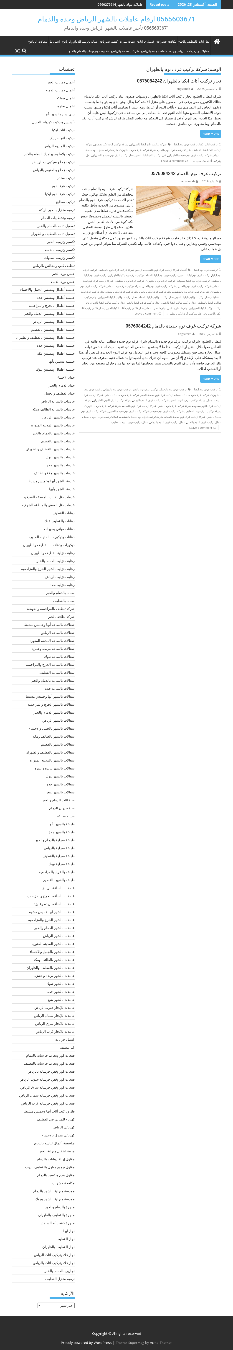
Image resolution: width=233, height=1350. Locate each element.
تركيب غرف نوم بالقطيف (129, 281)
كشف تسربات (109, 41)
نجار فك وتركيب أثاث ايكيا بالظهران (187, 313)
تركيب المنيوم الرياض (59, 146)
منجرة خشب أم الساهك (58, 1223)
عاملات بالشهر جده (61, 991)
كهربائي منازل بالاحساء (58, 1135)
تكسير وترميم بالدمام (60, 249)
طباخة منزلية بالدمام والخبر (55, 840)
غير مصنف (67, 1047)
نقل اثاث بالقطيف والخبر (194, 41)
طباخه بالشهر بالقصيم (59, 880)
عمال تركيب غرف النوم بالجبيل (100, 417)
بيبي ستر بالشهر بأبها (60, 114)
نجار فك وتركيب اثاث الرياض (54, 1254)
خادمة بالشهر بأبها (62, 489)
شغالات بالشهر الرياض (58, 720)
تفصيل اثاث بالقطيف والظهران (53, 233)
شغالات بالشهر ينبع (61, 792)
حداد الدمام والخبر (62, 385)
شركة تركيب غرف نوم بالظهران (138, 150)
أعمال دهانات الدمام (60, 90)
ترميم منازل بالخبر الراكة (57, 209)
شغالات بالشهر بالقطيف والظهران (50, 752)
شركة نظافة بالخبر (61, 616)
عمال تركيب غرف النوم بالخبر (204, 422)
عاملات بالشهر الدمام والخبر (54, 927)
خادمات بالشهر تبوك (60, 457)
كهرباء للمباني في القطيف (56, 1119)
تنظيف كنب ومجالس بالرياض (54, 265)
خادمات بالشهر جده (61, 465)
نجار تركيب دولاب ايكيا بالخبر (143, 303)
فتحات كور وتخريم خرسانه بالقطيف (49, 1063)
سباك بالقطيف (64, 600)
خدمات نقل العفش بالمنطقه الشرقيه (48, 505)
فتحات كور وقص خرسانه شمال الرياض (47, 1095)
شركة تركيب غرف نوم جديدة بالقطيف (141, 417)
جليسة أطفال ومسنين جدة (56, 297)
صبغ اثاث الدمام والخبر (58, 800)
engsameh (183, 89)
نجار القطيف (65, 1238)
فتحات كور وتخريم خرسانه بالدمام (50, 1055)
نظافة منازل (127, 41)
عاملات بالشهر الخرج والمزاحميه (51, 919)
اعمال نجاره (66, 106)
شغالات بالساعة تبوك (59, 656)
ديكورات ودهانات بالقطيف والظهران (49, 544)
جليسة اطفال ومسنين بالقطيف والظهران (45, 337)
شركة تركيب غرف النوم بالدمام (151, 400)
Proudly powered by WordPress (86, 1342)
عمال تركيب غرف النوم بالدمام (167, 422)
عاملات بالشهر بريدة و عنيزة (54, 975)
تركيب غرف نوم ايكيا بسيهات (193, 281)
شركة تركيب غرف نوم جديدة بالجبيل (128, 411)
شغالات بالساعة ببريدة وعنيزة (53, 648)
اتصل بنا (55, 41)
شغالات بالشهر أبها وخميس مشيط (50, 696)
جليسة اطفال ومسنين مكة (56, 353)
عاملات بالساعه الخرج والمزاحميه (51, 895)
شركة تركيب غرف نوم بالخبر (174, 150)
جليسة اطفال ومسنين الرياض (54, 321)
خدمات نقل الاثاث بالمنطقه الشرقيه (49, 497)
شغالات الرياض (38, 41)
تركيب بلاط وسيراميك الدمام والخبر (49, 154)
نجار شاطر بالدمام (155, 308)
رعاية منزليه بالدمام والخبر (56, 560)
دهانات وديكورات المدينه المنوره (51, 536)
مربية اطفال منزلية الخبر (57, 1151)
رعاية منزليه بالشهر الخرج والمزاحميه (48, 568)
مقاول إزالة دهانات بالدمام (56, 1159)
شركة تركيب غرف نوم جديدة (167, 411)
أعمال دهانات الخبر (61, 82)
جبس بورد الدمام (63, 281)
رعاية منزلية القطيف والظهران (53, 552)
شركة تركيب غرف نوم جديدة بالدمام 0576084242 (173, 326)
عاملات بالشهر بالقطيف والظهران (50, 967)
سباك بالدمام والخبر (60, 592)
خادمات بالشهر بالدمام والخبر (54, 433)
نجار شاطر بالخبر (178, 308)
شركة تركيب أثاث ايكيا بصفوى (111, 144)
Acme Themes (161, 1342)
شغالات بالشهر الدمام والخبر (54, 712)
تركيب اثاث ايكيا (208, 144)
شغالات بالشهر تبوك (60, 776)
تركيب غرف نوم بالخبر (145, 389)
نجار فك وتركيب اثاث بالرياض (54, 1262)
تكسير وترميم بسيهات (59, 257)
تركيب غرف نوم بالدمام (117, 389)
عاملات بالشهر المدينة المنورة (53, 943)
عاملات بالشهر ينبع (61, 999)
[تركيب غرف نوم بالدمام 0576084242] (178, 188)
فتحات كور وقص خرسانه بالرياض (51, 1071)
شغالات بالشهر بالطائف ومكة (54, 736)
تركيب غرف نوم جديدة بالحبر (157, 395)
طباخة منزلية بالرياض (59, 848)
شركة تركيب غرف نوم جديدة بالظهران (190, 155)
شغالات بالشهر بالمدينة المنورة (52, 760)
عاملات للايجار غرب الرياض (55, 1031)
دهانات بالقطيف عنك (59, 521)
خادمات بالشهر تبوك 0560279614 (120, 4)
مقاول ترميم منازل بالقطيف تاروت (50, 1167)
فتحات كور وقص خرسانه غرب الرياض (48, 1103)
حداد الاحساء (66, 377)
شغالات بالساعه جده (60, 688)
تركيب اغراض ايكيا (61, 138)
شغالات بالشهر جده (61, 784)
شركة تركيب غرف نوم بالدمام (124, 286)
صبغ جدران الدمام (62, 808)
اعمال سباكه (65, 98)
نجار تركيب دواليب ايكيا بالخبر (192, 297)
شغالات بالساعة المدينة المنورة (52, 640)
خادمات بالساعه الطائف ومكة (53, 409)
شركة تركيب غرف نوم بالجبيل (194, 286)
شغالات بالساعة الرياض (58, 632)
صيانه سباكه (66, 816)
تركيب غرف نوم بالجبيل (173, 389)
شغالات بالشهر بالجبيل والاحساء (52, 728)
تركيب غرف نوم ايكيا (186, 144)
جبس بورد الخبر (63, 273)
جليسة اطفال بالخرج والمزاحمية (52, 305)
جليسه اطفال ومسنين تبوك (55, 369)
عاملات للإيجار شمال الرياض (54, 1015)
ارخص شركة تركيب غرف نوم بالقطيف (120, 270)
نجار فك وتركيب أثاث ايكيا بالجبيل (124, 308)
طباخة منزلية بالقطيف (59, 856)
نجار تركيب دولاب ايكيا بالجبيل (178, 303)
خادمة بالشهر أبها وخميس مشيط (51, 481)
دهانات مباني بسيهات (59, 529)
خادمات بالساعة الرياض (58, 401)
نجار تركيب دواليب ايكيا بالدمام (156, 297)
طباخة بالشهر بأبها (62, 824)
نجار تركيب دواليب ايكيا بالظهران (118, 297)
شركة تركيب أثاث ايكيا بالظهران (148, 144)
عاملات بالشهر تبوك (60, 983)
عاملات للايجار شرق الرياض (55, 1023)
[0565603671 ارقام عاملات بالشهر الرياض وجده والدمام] (217, 41)
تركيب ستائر (66, 178)
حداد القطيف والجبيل (59, 393)
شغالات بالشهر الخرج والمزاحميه (51, 704)
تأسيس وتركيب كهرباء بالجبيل (53, 122)
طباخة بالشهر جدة (62, 832)
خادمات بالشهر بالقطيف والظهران (50, 449)
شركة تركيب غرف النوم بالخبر (187, 400)
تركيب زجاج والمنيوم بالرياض (54, 170)
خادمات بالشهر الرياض (58, 417)
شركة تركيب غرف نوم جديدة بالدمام (185, 417)
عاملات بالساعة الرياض (58, 887)
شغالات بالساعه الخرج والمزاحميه (50, 664)
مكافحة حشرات (166, 41)
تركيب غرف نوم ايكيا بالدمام (161, 275)
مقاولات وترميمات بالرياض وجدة (189, 51)
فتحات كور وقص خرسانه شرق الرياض (47, 1087)
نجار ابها (69, 1231)
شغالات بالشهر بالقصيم (58, 744)
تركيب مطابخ (65, 201)
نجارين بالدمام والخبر (60, 1270)
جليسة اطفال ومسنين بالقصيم (53, 329)
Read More (211, 133)
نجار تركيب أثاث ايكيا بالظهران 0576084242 (179, 81)
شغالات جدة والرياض (154, 51)
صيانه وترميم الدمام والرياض (80, 41)
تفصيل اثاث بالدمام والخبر (56, 225)
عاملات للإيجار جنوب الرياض (54, 1007)
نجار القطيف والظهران (58, 1246)
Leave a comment (172, 161)
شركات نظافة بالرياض (125, 51)
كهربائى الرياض (64, 1127)
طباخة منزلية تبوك (61, 864)
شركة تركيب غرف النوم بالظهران (112, 400)
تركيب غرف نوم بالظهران (160, 281)
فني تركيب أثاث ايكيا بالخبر (150, 155)
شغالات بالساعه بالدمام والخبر (53, 680)
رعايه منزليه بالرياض (60, 576)
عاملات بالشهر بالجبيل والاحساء (52, 951)
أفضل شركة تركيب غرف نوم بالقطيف (165, 270)
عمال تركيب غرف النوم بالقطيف (129, 422)
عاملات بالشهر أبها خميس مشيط (51, 911)
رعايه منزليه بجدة (62, 584)
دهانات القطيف (64, 513)
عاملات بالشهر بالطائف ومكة (54, 959)
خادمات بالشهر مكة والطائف (54, 473)
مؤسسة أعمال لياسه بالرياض (54, 1143)
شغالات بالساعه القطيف (57, 672)
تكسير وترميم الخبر (61, 241)
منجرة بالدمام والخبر (60, 1207)
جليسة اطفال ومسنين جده (56, 345)
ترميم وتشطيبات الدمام (58, 217)
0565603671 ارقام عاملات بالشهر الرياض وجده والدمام (116, 19)
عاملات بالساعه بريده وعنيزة (54, 903)
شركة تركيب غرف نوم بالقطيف (191, 292)
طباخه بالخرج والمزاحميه (57, 872)
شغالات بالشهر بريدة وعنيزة (55, 768)
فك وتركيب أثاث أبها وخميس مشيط (49, 1111)
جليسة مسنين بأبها (61, 361)
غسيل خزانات (145, 41)
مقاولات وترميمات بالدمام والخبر (89, 51)
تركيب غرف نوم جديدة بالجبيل (192, 395)
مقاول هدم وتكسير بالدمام (56, 1175)
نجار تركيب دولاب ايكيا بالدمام (108, 303)
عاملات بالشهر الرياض (59, 935)
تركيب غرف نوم (63, 185)
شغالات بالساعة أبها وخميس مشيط (49, 624)
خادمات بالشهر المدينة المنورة (53, 425)
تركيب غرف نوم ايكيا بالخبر (194, 275)
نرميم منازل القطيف (60, 1278)
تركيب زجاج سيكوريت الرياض (53, 162)
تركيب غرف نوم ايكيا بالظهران (126, 275)
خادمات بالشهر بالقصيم (58, 441)
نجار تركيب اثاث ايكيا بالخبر (155, 292)
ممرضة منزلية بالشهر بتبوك (55, 1199)
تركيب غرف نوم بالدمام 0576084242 (185, 173)
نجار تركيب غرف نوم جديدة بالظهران (113, 155)
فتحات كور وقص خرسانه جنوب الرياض (47, 1079)
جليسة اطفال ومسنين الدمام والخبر (49, 313)
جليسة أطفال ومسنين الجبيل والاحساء (47, 289)
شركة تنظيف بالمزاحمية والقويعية (50, 608)
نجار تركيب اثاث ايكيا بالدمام (122, 292)
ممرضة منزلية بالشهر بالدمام (54, 1191)
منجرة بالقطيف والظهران (56, 1215)
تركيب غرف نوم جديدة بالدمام (122, 395)
